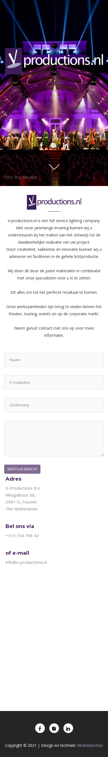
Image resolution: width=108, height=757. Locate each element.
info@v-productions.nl (26, 562)
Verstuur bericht (22, 469)
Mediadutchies (90, 745)
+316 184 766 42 (22, 535)
